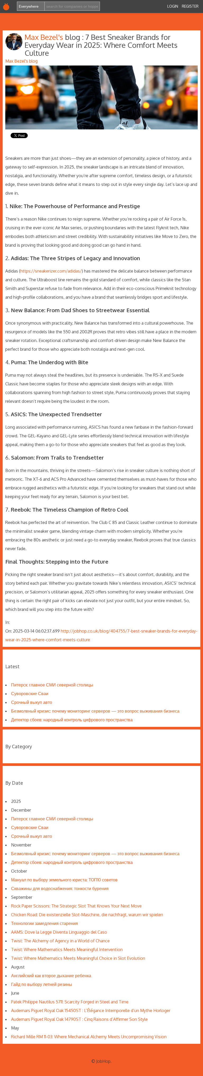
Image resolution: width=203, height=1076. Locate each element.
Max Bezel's (45, 37)
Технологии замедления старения (44, 923)
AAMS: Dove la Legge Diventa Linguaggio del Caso (59, 932)
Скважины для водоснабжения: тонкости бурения (60, 888)
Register (190, 6)
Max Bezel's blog (21, 61)
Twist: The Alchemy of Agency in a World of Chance (60, 940)
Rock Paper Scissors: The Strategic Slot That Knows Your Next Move (76, 906)
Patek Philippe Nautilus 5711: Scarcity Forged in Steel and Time (69, 1001)
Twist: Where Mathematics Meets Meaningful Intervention (67, 949)
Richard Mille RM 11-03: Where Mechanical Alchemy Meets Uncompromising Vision (89, 1036)
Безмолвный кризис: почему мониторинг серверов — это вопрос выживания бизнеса (95, 711)
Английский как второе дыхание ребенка (51, 975)
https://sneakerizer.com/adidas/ (51, 271)
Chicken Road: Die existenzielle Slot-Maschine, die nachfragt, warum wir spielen (87, 914)
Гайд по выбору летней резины (41, 984)
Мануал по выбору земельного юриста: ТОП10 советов (64, 879)
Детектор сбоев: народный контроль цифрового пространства (72, 719)
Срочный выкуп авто (31, 702)
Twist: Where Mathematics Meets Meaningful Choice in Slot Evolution (78, 958)
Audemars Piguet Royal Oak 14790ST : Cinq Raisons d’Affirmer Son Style (79, 1019)
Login (172, 6)
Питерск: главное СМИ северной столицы (52, 684)
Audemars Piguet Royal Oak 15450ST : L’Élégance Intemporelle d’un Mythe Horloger (90, 1010)
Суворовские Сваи (29, 693)
